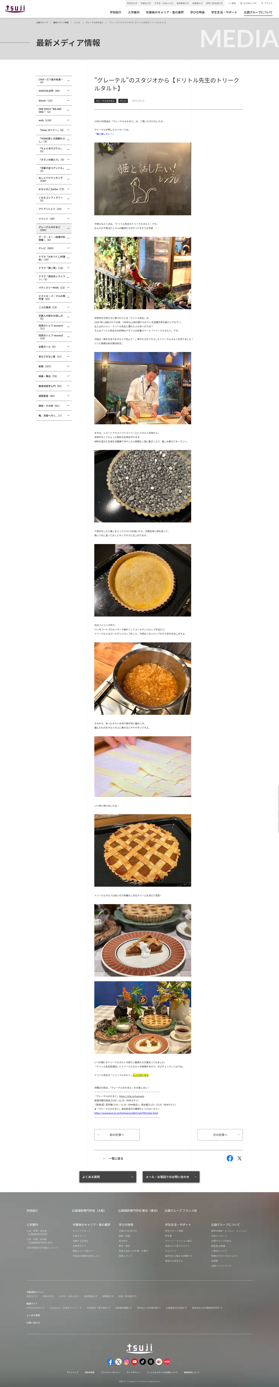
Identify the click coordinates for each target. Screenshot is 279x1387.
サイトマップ (72, 1372)
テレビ (77, 22)
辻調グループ (42, 22)
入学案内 (32, 1224)
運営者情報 (89, 1372)
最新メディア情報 (61, 22)
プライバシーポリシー (110, 1372)
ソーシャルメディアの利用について (162, 1372)
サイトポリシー (133, 1372)
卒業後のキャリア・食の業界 (91, 1224)
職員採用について (192, 1372)
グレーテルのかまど (94, 22)
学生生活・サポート (178, 1224)
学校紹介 (32, 1210)
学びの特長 (126, 1224)
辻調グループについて (225, 1224)
